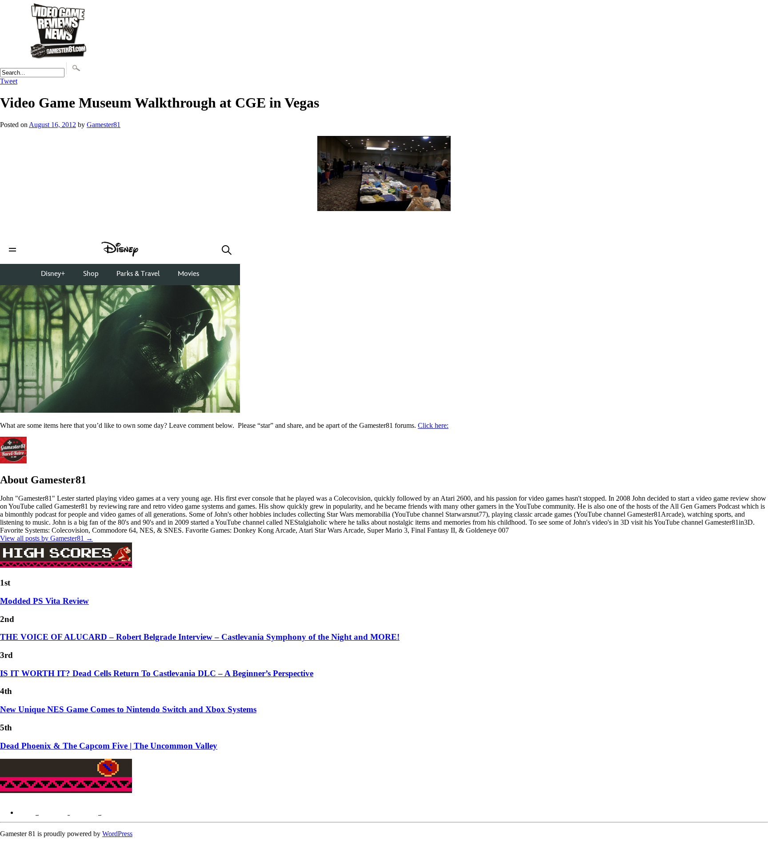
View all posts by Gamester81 (46, 538)
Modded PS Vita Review (44, 601)
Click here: (433, 425)
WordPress (117, 833)
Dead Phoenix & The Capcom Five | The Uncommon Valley (108, 745)
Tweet (8, 81)
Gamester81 (103, 124)
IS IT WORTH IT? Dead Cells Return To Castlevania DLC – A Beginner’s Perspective (156, 673)
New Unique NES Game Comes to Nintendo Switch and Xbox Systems (128, 709)
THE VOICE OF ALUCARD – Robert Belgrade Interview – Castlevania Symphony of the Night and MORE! (200, 637)
